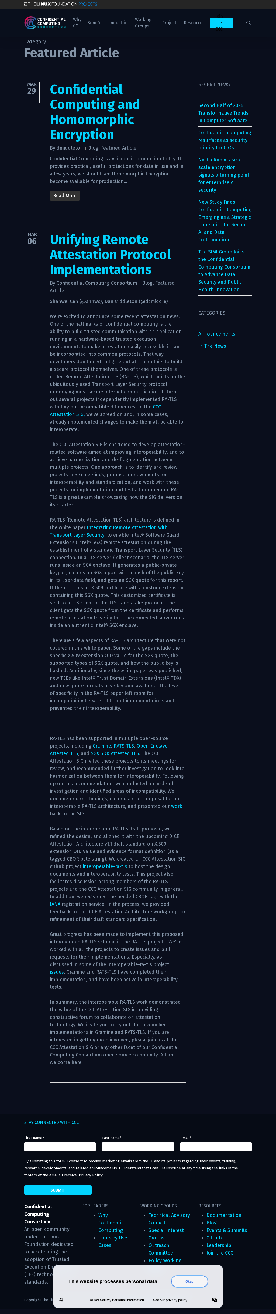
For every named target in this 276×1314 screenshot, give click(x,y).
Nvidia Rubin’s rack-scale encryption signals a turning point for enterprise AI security (223, 175)
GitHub (214, 1238)
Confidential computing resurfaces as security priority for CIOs (224, 140)
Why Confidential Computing (112, 1222)
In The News (212, 346)
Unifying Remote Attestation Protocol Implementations (110, 254)
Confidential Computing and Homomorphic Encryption (95, 112)
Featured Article (118, 148)
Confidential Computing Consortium (97, 283)
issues (57, 972)
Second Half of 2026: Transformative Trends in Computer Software (223, 113)
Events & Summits (226, 1230)
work (176, 806)
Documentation (224, 1215)
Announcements (216, 334)
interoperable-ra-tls (105, 866)
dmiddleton (70, 148)
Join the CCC (219, 1253)
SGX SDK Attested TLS (115, 753)
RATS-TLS (124, 746)
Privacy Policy (91, 1175)
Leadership (218, 1245)
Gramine (102, 746)
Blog (93, 148)
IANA (55, 904)
